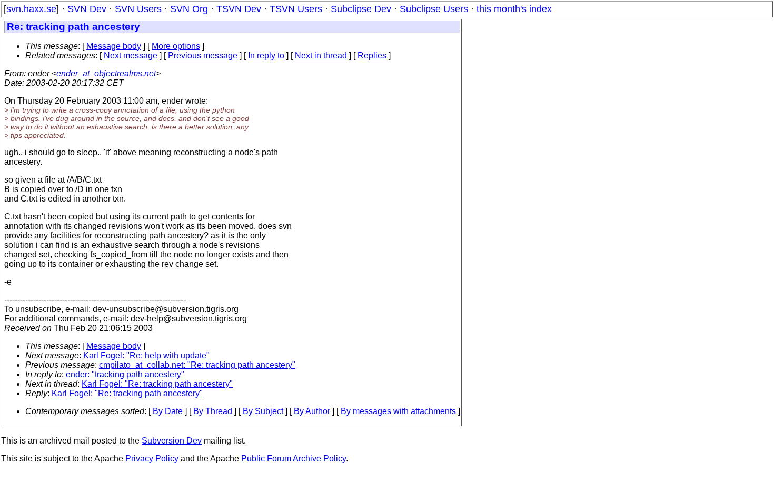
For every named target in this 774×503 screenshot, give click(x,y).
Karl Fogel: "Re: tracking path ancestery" (157, 383)
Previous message (202, 55)
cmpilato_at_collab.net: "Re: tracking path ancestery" (197, 364)
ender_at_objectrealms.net (106, 73)
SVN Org (189, 9)
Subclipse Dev (361, 9)
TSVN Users (296, 9)
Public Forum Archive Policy (293, 458)
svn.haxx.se (31, 9)
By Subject (263, 411)
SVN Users (138, 9)
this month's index (514, 9)
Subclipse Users (434, 9)
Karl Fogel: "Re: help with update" (146, 355)
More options (176, 46)
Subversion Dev (172, 440)
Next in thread (321, 55)
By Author (312, 411)
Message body (113, 46)
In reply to (266, 55)
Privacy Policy (151, 458)
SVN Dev (86, 9)
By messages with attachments (398, 411)
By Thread (212, 411)
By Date (168, 411)
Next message (130, 55)
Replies (372, 55)
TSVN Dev (238, 9)
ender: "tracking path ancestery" (125, 374)
